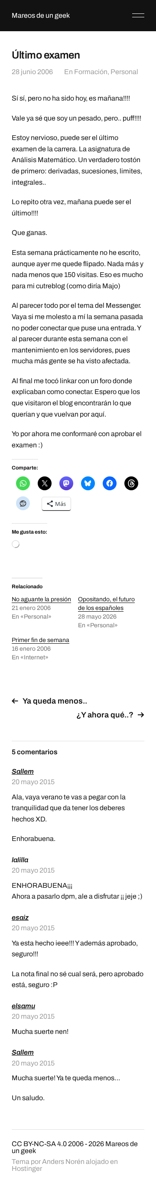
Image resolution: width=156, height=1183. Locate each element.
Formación (90, 71)
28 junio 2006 (32, 71)
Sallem (23, 771)
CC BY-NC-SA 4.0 (39, 1143)
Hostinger (27, 1168)
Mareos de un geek (41, 15)
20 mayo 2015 (33, 781)
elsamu (23, 1006)
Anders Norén (63, 1161)
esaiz (20, 917)
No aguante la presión (41, 599)
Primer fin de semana (40, 640)
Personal (124, 71)
